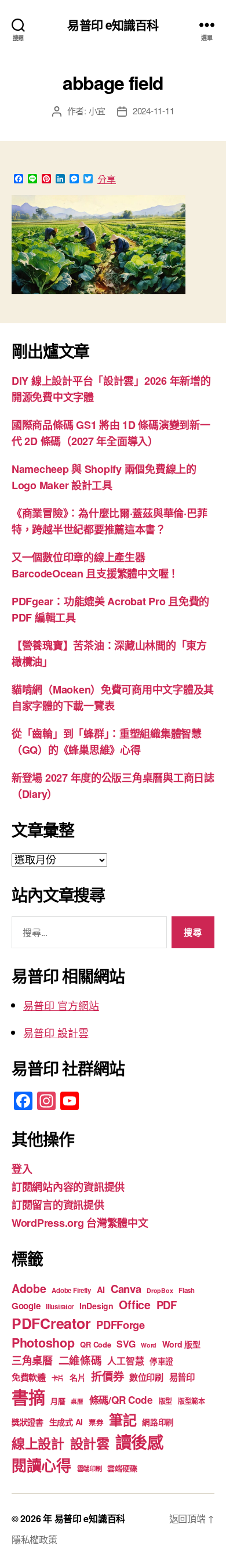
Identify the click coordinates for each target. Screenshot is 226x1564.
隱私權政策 (34, 1539)
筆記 (122, 1419)
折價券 (107, 1376)
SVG (125, 1343)
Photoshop (43, 1343)
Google (26, 1305)
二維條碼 (80, 1360)
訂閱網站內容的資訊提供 (68, 1186)
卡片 (58, 1378)
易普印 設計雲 (56, 1032)
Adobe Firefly (71, 1290)
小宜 (97, 110)
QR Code (95, 1344)
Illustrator (60, 1307)
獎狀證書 (27, 1422)
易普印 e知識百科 (112, 25)
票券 (96, 1422)
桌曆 (77, 1401)
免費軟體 (29, 1377)
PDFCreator (51, 1323)
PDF (166, 1305)
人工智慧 (125, 1360)
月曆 (57, 1400)
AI (101, 1289)
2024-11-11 (153, 110)
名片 (77, 1377)
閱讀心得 (41, 1465)
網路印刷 (158, 1422)
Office (134, 1304)
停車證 (161, 1361)
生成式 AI (66, 1422)
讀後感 (139, 1442)
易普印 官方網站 (61, 1005)
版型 (165, 1401)
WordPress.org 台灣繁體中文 (80, 1222)
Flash (186, 1290)
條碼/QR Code (121, 1400)
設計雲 (90, 1443)
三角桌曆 (32, 1360)
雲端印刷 (89, 1468)
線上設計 (38, 1443)
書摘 (28, 1397)
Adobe (29, 1288)
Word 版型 (181, 1344)
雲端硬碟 (122, 1467)
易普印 (182, 1377)
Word (148, 1345)
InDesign (96, 1306)
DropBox (160, 1290)
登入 (22, 1168)
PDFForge (120, 1324)
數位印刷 (146, 1377)
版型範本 (191, 1401)
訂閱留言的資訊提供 (58, 1204)
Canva (126, 1288)
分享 (106, 179)
